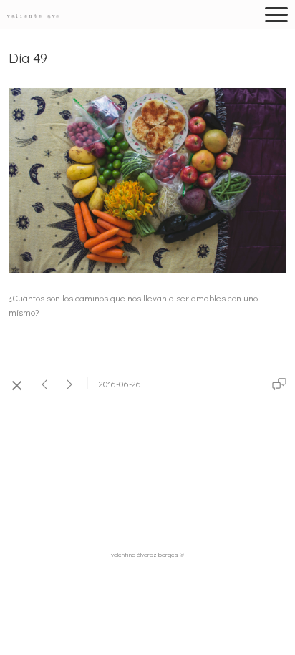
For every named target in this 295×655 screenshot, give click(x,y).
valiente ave (34, 15)
